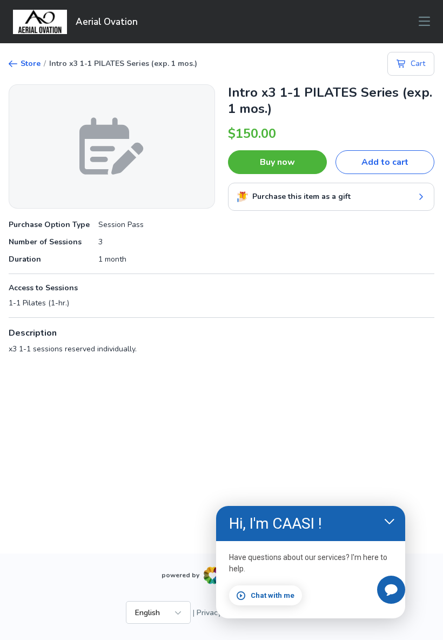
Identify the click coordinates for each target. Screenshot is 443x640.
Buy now (277, 162)
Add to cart (384, 162)
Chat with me (272, 595)
